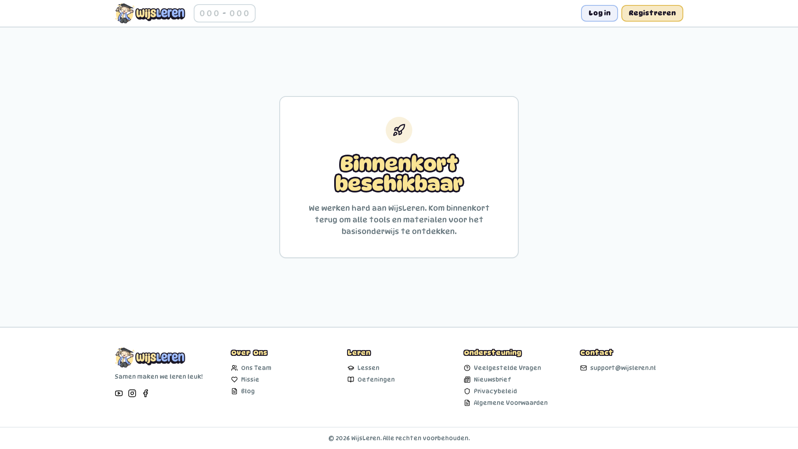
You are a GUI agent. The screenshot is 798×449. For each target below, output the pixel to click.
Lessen (368, 367)
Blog (248, 391)
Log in (600, 13)
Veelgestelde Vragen (507, 367)
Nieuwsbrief (492, 379)
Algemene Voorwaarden (511, 402)
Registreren (652, 13)
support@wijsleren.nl (623, 367)
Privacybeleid (495, 391)
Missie (250, 379)
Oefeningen (376, 379)
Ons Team (256, 367)
